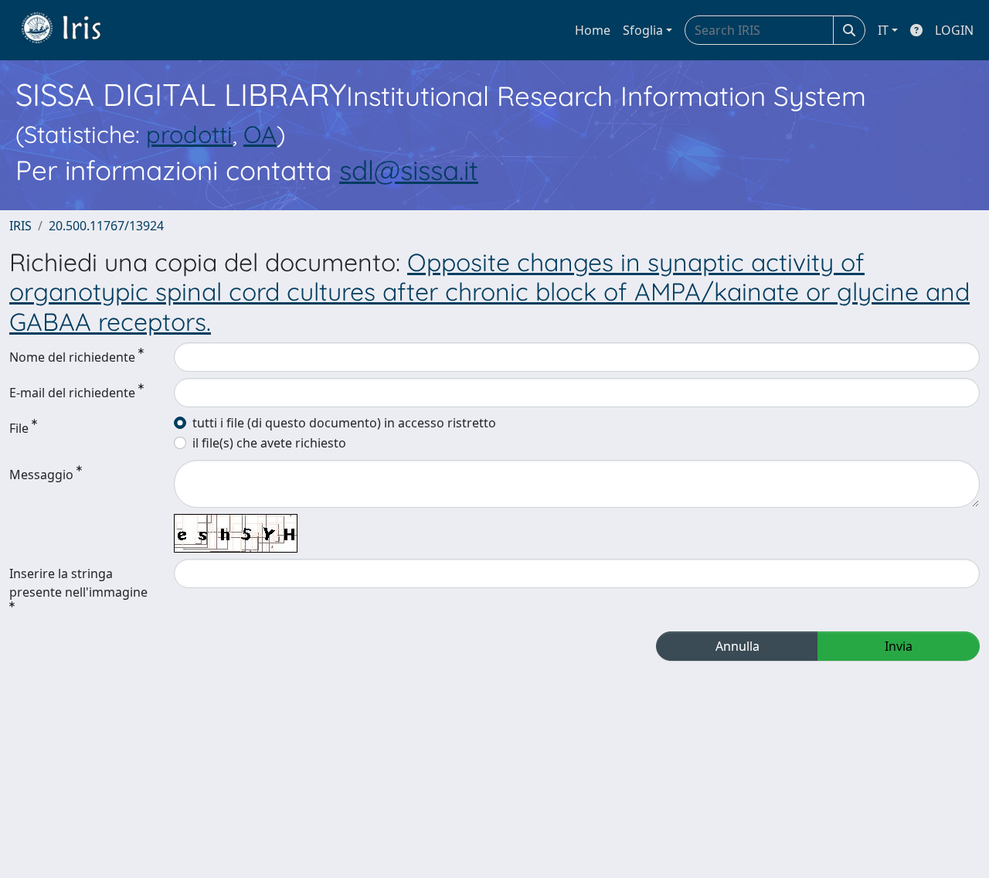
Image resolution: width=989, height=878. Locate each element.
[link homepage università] (72, 30)
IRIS (20, 225)
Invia (899, 646)
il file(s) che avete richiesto (269, 442)
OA (260, 134)
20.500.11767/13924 (106, 225)
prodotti (189, 134)
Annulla (737, 646)
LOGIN (954, 30)
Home (592, 30)
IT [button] (883, 30)
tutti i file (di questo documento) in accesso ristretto (344, 422)
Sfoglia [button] (643, 30)
